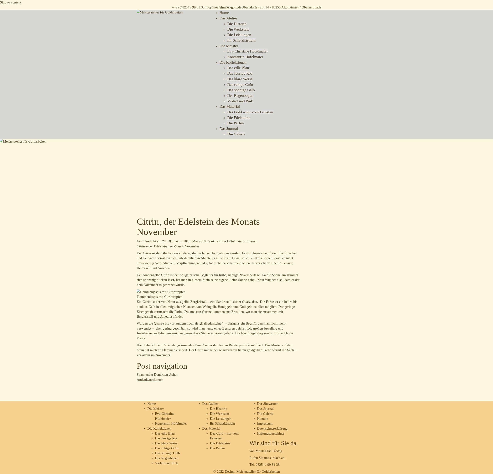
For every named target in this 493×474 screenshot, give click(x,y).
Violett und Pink (240, 101)
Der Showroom (267, 404)
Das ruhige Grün (240, 84)
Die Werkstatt (238, 29)
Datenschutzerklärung (272, 428)
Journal (251, 241)
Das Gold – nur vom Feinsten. (250, 112)
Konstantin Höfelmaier (245, 57)
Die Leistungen (239, 35)
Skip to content (10, 2)
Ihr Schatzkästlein (241, 40)
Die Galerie (236, 134)
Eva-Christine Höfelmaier (247, 51)
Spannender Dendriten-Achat (157, 374)
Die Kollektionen (233, 62)
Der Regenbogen (240, 95)
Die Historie (236, 24)
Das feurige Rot (239, 73)
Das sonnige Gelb (241, 90)
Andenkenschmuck (150, 379)
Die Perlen (235, 123)
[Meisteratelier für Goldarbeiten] (160, 12)
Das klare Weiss (239, 79)
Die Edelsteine (238, 117)
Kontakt (262, 419)
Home (224, 12)
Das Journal (229, 128)
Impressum (264, 423)
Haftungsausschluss (270, 433)
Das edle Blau (238, 68)
